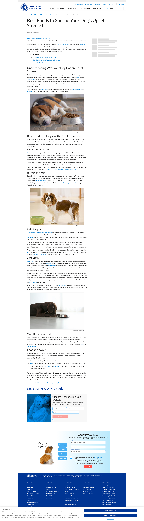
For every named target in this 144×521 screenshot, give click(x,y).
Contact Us (30, 506)
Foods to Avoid (38, 63)
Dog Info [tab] (51, 8)
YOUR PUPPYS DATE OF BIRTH (75, 449)
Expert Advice (35, 14)
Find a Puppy (89, 4)
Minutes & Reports (32, 491)
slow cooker (52, 265)
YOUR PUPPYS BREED (74, 445)
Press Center (30, 498)
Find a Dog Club (87, 491)
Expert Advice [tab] (97, 8)
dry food (48, 263)
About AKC (30, 485)
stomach (46, 38)
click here (92, 469)
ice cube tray (33, 282)
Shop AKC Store (50, 496)
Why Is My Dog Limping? (108, 498)
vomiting (41, 38)
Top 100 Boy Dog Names (108, 489)
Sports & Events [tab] (72, 8)
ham (45, 366)
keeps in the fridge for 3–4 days (68, 183)
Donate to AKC (87, 489)
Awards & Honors (31, 496)
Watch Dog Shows (106, 485)
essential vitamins (40, 180)
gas (78, 77)
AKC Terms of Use (98, 457)
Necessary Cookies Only (110, 515)
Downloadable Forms (70, 487)
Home (28, 14)
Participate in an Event (89, 487)
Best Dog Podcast (106, 504)
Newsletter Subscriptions (33, 502)
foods (50, 38)
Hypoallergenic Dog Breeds (109, 493)
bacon (49, 366)
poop (29, 38)
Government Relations (70, 496)
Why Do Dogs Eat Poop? (108, 496)
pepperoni (56, 366)
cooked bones (62, 285)
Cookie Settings (110, 519)
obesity (32, 38)
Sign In (122, 4)
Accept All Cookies (110, 510)
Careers (29, 500)
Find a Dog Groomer (51, 487)
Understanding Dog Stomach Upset (44, 57)
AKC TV (112, 4)
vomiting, (33, 47)
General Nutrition (50, 14)
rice (36, 153)
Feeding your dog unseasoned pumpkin (39, 232)
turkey (36, 268)
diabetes (75, 89)
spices (29, 252)
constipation (31, 79)
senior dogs (44, 89)
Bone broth (30, 261)
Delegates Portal (68, 485)
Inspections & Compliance (71, 498)
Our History (30, 489)
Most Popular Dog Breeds (108, 491)
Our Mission (30, 487)
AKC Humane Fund (88, 493)
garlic (82, 344)
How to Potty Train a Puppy (109, 502)
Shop (105, 4)
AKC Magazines (50, 498)
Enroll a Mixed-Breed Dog (52, 491)
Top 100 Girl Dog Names (108, 487)
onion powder (31, 346)
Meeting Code (30, 504)
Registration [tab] (60, 8)
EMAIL (72, 440)
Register (98, 4)
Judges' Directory (69, 493)
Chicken (29, 153)
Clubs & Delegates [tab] (85, 8)
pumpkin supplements (40, 254)
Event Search (80, 4)
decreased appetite (64, 44)
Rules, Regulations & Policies (71, 489)
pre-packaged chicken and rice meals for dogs (62, 169)
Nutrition (42, 14)
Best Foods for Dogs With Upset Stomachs (46, 60)
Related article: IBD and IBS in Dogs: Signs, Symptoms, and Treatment (49, 383)
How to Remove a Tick (107, 500)
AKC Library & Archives (33, 493)
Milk (31, 363)
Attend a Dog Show (88, 485)
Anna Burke (31, 31)
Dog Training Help (50, 493)
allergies (29, 91)
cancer (80, 89)
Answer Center (68, 491)
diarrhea (37, 38)
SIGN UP (88, 466)
